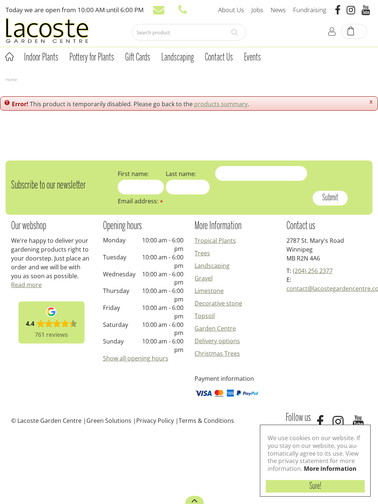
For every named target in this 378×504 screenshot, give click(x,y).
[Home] (9, 56)
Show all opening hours (135, 358)
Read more (26, 285)
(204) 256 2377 (313, 271)
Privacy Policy (155, 421)
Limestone (209, 291)
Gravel (204, 278)
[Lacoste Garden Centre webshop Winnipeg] (47, 30)
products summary (221, 104)
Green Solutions (108, 421)
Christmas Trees (217, 353)
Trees (202, 253)
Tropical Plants (215, 241)
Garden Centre (215, 328)
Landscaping (212, 266)
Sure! (315, 486)
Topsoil (205, 316)
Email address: (140, 201)
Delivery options (217, 341)
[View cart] (354, 31)
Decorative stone (218, 303)
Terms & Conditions (206, 421)
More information (330, 469)
